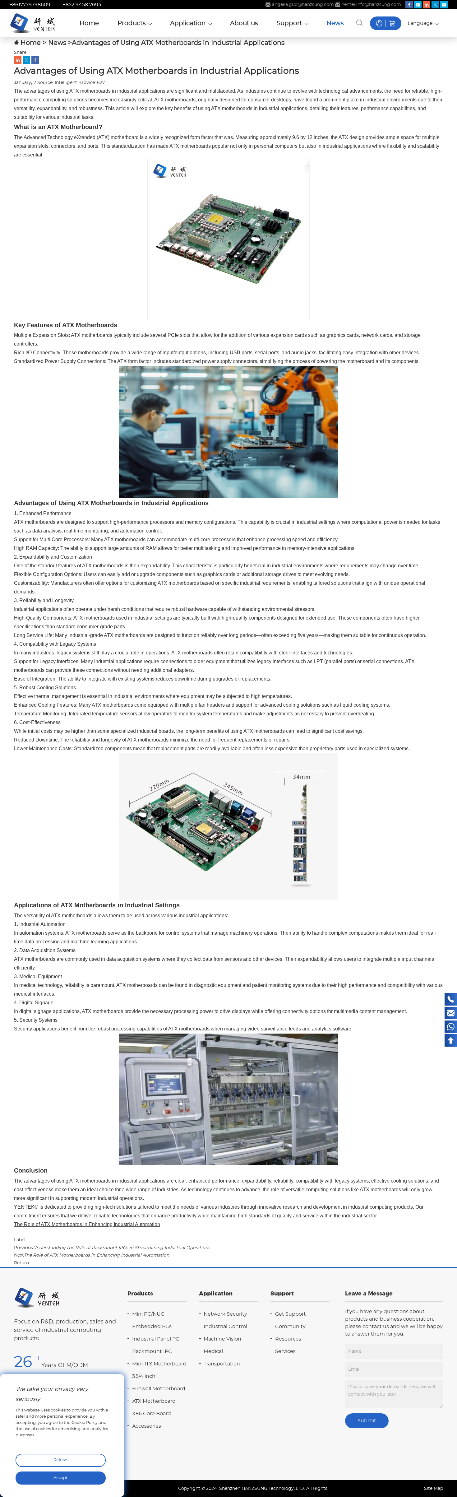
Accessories (146, 1426)
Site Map (433, 1488)
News (57, 43)
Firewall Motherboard (158, 1388)
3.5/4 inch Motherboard (148, 1377)
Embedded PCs (152, 1326)
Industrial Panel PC (155, 1339)
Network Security (225, 1314)
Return (21, 1263)
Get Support (290, 1314)
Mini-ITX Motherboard (159, 1363)
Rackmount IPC (152, 1351)
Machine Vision (222, 1339)
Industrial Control (225, 1326)
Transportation (222, 1363)
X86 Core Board (151, 1413)
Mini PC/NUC (148, 1314)
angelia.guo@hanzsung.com (303, 4)
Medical (213, 1351)
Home (31, 43)
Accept (60, 1478)
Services (285, 1351)
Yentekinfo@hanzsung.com (371, 4)
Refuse (60, 1460)
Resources (288, 1339)
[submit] (359, 22)
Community (290, 1326)
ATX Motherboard (154, 1401)
